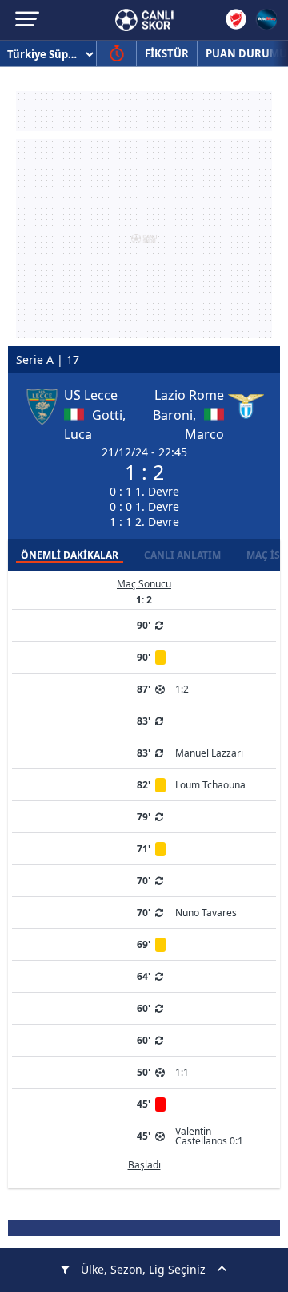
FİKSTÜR (167, 53)
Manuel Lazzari (209, 753)
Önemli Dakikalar (69, 555)
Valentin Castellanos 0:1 (209, 1136)
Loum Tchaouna (210, 785)
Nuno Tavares (206, 912)
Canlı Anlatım (182, 555)
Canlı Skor (144, 20)
